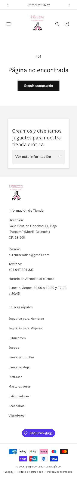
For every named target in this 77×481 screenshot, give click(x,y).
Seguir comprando (38, 85)
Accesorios (17, 406)
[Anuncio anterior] (8, 4)
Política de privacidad (30, 471)
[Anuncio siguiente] (69, 4)
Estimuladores (19, 396)
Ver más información (38, 156)
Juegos (14, 347)
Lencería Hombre (21, 357)
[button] (8, 24)
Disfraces (15, 377)
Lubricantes (17, 338)
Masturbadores (20, 386)
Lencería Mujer (20, 367)
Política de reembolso (60, 471)
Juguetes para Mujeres (26, 328)
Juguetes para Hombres (26, 318)
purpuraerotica (34, 466)
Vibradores (17, 415)
